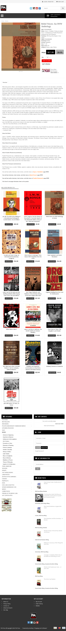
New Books (5, 424)
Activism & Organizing (8, 435)
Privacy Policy (6, 603)
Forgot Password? (39, 451)
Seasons (4, 468)
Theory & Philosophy (8, 462)
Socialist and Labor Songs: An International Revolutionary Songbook (11, 256)
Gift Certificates (7, 495)
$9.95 (60, 52)
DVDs (3, 483)
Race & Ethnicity (7, 458)
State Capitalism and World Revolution (54, 256)
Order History (39, 603)
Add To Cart (9, 224)
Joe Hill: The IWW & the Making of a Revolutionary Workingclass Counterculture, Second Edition (11, 218)
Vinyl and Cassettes (8, 485)
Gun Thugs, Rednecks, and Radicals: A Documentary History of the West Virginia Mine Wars (33, 293)
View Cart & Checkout (49, 425)
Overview (5, 82)
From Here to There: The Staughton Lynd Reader (54, 330)
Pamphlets (5, 480)
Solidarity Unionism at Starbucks (54, 366)
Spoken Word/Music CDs (9, 487)
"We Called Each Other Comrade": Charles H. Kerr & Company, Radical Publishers (11, 368)
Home (2, 21)
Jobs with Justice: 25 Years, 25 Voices (11, 404)
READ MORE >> (55, 72)
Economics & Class (7, 443)
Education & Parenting (8, 445)
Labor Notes (6, 474)
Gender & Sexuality (7, 449)
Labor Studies (6, 453)
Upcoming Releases (8, 428)
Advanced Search (7, 608)
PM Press (17, 628)
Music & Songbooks (7, 455)
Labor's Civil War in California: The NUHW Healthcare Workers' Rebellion (33, 330)
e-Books (4, 478)
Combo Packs (6, 491)
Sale (3, 430)
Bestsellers (6, 421)
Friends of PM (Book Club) (9, 493)
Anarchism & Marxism (8, 437)
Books (6, 21)
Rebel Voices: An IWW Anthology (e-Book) (54, 217)
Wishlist (38, 605)
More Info (30, 335)
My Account (39, 601)
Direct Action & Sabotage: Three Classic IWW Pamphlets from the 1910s (33, 256)
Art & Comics (6, 441)
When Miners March (11, 329)
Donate (4, 470)
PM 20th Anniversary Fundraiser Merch (14, 426)
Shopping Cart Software (40, 628)
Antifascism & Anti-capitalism (10, 439)
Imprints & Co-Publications (9, 464)
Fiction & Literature (7, 447)
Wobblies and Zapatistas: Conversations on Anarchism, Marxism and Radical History (33, 368)
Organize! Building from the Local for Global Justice (54, 293)
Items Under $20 (6, 466)
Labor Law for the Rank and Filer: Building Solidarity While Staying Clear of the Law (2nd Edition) (11, 293)
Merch (4, 489)
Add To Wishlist (46, 64)
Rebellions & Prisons (8, 460)
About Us (5, 601)
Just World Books (7, 472)
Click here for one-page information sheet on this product (15, 181)
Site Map (5, 610)
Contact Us (6, 605)
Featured (5, 419)
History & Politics (7, 451)
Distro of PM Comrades (9, 476)
